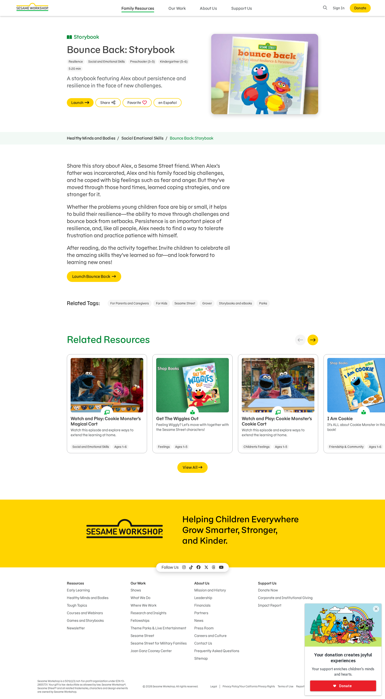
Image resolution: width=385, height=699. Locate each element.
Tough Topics (77, 605)
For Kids (161, 303)
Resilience (76, 62)
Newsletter (76, 628)
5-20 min (75, 69)
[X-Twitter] (206, 567)
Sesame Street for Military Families (159, 643)
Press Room (204, 628)
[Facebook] (199, 567)
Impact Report (269, 605)
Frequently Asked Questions (216, 651)
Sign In (338, 8)
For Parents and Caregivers (129, 303)
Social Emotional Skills (142, 138)
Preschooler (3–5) (142, 62)
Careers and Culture (210, 635)
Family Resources (137, 8)
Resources (75, 583)
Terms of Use (285, 686)
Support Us (241, 8)
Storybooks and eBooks (235, 303)
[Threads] (213, 567)
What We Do (140, 598)
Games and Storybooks (85, 620)
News (198, 620)
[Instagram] (184, 567)
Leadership (203, 598)
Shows (136, 590)
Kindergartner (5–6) (173, 62)
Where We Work (143, 605)
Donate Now (268, 590)
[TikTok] (191, 567)
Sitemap (201, 658)
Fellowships (140, 620)
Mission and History (210, 590)
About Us (208, 8)
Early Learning (78, 590)
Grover (207, 303)
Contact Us (203, 643)
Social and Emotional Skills (106, 62)
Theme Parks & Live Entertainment (158, 628)
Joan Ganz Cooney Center (151, 651)
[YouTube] (221, 567)
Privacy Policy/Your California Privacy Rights (249, 686)
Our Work (177, 8)
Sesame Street (184, 303)
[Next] (312, 340)
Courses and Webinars (85, 613)
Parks (263, 303)
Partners (201, 613)
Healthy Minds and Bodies (91, 138)
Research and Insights (148, 613)
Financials (202, 605)
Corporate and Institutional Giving (285, 598)
